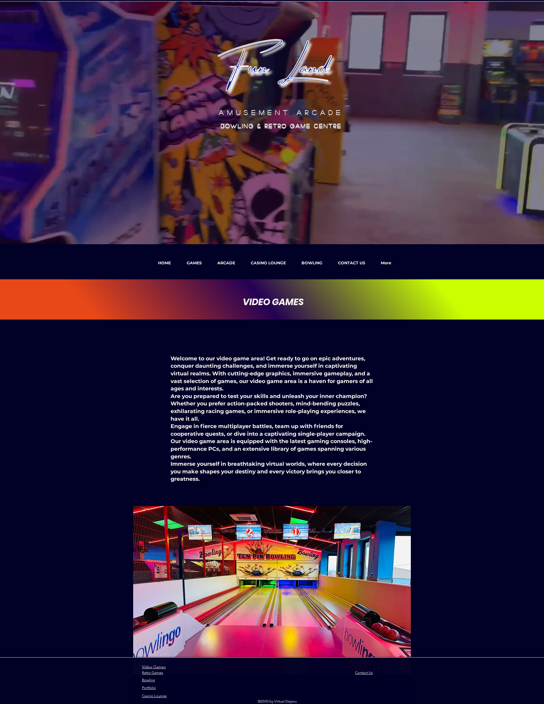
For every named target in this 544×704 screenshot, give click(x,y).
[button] (194, 260)
